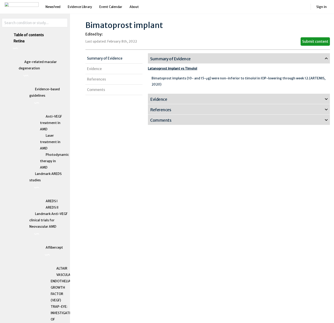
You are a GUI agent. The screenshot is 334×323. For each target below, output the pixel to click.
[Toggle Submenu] (38, 48)
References (96, 79)
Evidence (94, 69)
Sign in (321, 7)
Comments (96, 90)
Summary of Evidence (104, 58)
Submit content (315, 41)
